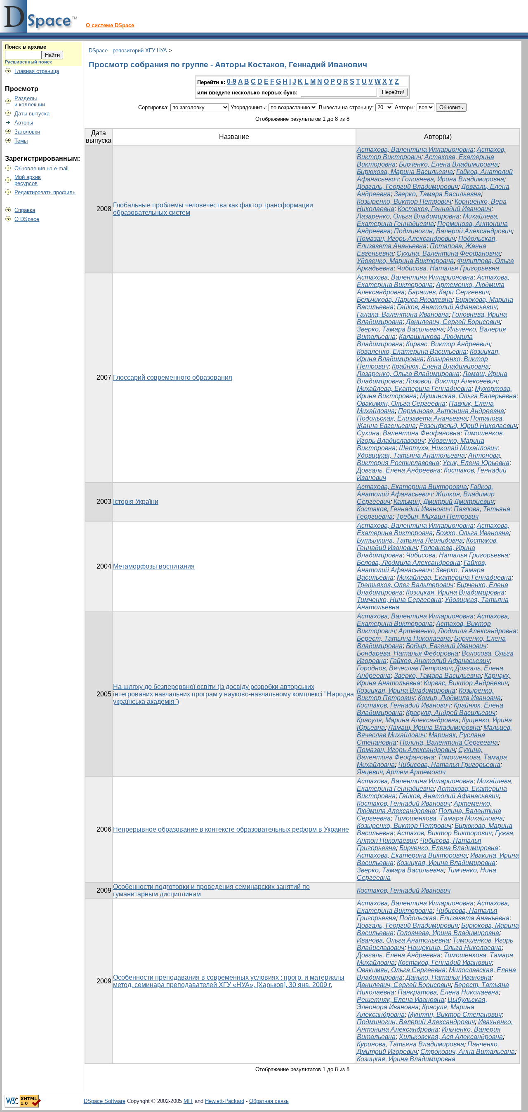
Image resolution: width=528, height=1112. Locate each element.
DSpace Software (104, 1101)
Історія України (135, 501)
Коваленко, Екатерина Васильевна (412, 351)
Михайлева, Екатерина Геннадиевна (428, 220)
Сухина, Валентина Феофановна (448, 253)
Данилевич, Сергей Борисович (453, 321)
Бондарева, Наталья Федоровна (407, 653)
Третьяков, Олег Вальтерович (405, 584)
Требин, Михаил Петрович (437, 516)
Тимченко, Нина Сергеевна (399, 599)
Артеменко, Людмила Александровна (457, 631)
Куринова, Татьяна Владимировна (410, 1044)
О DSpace (26, 219)
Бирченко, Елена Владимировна (448, 164)
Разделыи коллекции (29, 101)
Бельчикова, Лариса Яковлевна (404, 299)
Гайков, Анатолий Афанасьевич (447, 306)
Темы (21, 141)
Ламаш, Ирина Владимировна (434, 727)
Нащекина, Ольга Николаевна (455, 947)
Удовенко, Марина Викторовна (405, 260)
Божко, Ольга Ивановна (472, 532)
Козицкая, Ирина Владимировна (455, 592)
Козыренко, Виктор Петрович (404, 201)
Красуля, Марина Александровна (408, 720)
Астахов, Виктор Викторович (444, 833)
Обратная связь (269, 1101)
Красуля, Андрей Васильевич (450, 712)
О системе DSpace (110, 25)
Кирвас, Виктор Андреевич (448, 344)
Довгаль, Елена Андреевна (399, 470)
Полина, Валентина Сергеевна (449, 742)
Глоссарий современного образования (172, 377)
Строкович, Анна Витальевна (467, 1051)
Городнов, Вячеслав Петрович (404, 668)
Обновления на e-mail (41, 168)
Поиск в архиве (25, 47)
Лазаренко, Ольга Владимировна (408, 216)
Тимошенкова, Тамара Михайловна (448, 818)
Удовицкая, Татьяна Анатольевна (411, 455)
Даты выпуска (32, 113)
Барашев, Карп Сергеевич (448, 292)
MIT (188, 1101)
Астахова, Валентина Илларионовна (415, 149)
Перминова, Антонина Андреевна (451, 410)
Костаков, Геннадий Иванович (444, 208)
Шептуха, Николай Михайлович (448, 447)
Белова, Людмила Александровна (408, 562)
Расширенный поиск (28, 61)
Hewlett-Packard (224, 1101)
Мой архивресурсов (27, 180)
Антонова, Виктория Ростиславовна (429, 459)
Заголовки (27, 132)
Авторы (23, 123)
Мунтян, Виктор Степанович (455, 1014)
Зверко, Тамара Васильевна (437, 193)
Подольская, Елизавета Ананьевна (412, 418)
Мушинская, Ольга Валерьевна (468, 396)
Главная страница (36, 71)
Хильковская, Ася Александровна (451, 1036)
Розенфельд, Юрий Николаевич (468, 425)
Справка (24, 210)
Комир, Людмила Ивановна (459, 697)
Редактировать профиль (44, 192)
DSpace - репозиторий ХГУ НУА (128, 50)
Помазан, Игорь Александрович (406, 238)
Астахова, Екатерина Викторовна (412, 486)
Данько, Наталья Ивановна (448, 977)
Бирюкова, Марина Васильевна (405, 171)
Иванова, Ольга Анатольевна (403, 940)
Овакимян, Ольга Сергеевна (401, 403)
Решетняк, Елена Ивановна (400, 999)
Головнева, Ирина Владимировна (453, 179)
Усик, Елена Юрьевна (476, 462)
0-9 (231, 81)
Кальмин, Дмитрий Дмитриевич (444, 501)
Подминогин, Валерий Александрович (453, 231)
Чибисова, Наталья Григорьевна (448, 268)
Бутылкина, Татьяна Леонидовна (410, 540)
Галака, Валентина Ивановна (403, 314)
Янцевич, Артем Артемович (401, 772)
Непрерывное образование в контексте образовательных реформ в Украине (231, 829)
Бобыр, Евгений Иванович (446, 645)
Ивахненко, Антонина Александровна (435, 1025)
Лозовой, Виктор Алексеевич (451, 381)
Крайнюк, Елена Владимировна (440, 366)
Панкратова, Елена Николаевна (448, 992)
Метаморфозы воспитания (154, 566)
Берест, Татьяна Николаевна (404, 638)
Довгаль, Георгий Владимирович (407, 186)
